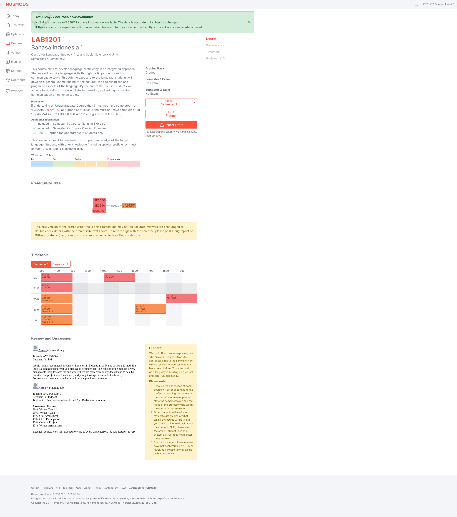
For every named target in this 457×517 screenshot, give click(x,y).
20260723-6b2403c (144, 502)
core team (140, 498)
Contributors (111, 487)
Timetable (213, 52)
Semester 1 (41, 264)
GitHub (35, 487)
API (58, 487)
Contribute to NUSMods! (143, 487)
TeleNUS (68, 487)
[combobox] (419, 4)
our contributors (174, 498)
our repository (74, 235)
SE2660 (99, 200)
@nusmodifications (101, 498)
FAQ (158, 135)
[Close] (249, 22)
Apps (78, 487)
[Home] (17, 4)
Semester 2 (60, 264)
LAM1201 (54, 110)
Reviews (215, 58)
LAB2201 (99, 210)
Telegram (47, 487)
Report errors (174, 125)
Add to (169, 102)
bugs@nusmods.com (126, 235)
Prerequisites (215, 45)
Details (211, 38)
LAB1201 (129, 205)
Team (97, 487)
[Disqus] (85, 388)
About (87, 487)
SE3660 (99, 205)
